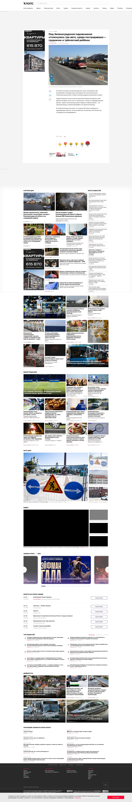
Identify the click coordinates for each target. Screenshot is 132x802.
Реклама (120, 8)
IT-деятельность (79, 764)
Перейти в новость (85, 547)
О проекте (70, 764)
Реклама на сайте (52, 764)
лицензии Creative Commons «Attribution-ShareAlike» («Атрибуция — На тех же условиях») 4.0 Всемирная (87, 791)
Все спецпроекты (49, 770)
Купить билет (99, 598)
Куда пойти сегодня (72, 772)
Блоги (58, 8)
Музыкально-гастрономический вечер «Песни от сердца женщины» (53, 616)
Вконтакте (91, 770)
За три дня (92, 634)
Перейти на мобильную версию (31, 786)
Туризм (66, 8)
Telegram (90, 772)
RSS (89, 778)
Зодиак (88, 8)
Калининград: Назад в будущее (42, 597)
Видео (112, 8)
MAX (89, 773)
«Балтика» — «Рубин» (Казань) (42, 605)
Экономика (26, 777)
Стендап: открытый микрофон (42, 626)
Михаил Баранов (65, 43)
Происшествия (48, 8)
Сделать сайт (62, 764)
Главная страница (71, 770)
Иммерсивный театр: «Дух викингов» (44, 621)
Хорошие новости (76, 8)
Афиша (38, 8)
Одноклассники (92, 774)
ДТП (65, 136)
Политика (26, 776)
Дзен (89, 777)
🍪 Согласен (115, 797)
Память (104, 8)
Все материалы (28, 8)
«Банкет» (36, 611)
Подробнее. (77, 797)
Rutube (90, 776)
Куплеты (96, 8)
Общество (26, 773)
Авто (25, 774)
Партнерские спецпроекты (52, 772)
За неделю (99, 634)
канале (85, 95)
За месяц (106, 634)
